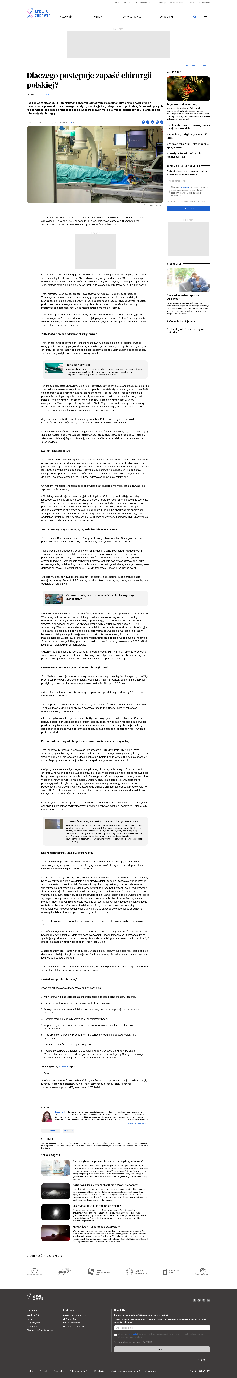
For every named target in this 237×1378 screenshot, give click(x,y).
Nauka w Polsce (176, 3)
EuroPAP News (204, 3)
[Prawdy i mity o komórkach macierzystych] (188, 154)
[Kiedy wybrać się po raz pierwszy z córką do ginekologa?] (95, 1170)
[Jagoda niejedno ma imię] (188, 99)
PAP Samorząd (160, 3)
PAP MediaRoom (143, 3)
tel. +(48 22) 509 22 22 (73, 1326)
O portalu (44, 1371)
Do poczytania (132, 16)
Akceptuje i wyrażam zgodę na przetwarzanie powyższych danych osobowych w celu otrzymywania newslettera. (189, 191)
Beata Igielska (42, 95)
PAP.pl (116, 3)
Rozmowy (98, 16)
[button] (205, 16)
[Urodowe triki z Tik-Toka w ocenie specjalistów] (188, 145)
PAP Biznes (127, 3)
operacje (68, 1131)
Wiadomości (67, 16)
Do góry (201, 1359)
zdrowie (63, 1066)
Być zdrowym (204, 65)
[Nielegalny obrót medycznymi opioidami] (188, 330)
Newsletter (59, 1371)
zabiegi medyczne (51, 1131)
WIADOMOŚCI (174, 263)
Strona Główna (188, 65)
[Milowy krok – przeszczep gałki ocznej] (95, 1234)
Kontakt (30, 1371)
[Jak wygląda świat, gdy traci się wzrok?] (95, 1213)
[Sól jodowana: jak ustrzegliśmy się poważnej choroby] (95, 1192)
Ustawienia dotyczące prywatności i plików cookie (133, 1371)
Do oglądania (168, 16)
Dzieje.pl (190, 3)
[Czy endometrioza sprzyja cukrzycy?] (188, 293)
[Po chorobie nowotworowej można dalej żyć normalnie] (188, 126)
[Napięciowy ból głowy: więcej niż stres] (188, 136)
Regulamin (99, 1371)
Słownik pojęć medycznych (40, 1330)
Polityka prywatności (79, 1371)
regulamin (185, 187)
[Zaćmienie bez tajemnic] (188, 322)
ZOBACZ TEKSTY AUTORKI (138, 1123)
